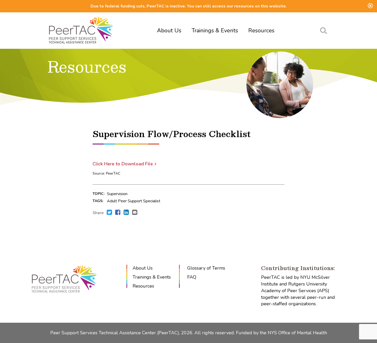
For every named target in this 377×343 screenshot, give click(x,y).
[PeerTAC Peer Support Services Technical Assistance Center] (80, 30)
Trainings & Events (215, 30)
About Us (169, 30)
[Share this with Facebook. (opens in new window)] (118, 213)
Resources (261, 30)
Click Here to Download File (123, 164)
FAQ (191, 277)
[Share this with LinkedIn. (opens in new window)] (126, 213)
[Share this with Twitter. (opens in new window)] (109, 213)
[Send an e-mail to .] (134, 213)
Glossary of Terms (206, 268)
